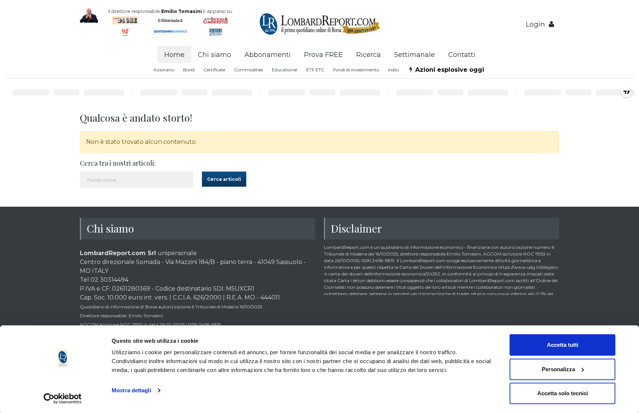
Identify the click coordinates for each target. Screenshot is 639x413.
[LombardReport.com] (319, 33)
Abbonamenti (267, 55)
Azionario (163, 69)
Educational (284, 69)
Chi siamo (214, 55)
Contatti (461, 55)
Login (537, 24)
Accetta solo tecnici (562, 393)
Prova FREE (323, 55)
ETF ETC (315, 69)
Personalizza (558, 369)
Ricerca (368, 55)
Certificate (214, 69)
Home (174, 55)
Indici (393, 69)
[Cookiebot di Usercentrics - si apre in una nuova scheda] (62, 398)
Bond (189, 69)
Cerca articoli (224, 179)
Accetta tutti (562, 345)
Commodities (248, 69)
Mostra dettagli (131, 390)
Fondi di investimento (356, 69)
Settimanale (414, 55)
